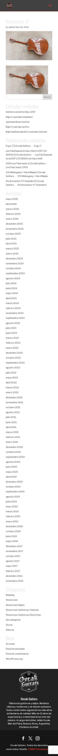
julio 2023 (11, 328)
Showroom (12, 600)
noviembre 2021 (14, 402)
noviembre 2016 (14, 581)
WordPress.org (14, 659)
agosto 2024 (13, 278)
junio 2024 (11, 288)
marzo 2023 (12, 338)
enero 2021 (12, 442)
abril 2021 (11, 427)
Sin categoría (13, 619)
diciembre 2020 (14, 447)
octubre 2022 (13, 357)
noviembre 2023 (15, 313)
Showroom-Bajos (15, 605)
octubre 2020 (13, 452)
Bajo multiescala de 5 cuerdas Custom (26, 131)
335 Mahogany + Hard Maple (32, 176)
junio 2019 (11, 501)
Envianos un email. (29, 727)
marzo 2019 (12, 511)
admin (11, 27)
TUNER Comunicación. (39, 749)
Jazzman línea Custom (18, 122)
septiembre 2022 (15, 362)
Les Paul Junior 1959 (17, 167)
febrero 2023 (13, 343)
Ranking (10, 595)
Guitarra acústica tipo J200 (20, 112)
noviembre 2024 (15, 263)
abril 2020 (11, 476)
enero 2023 (12, 348)
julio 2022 (11, 372)
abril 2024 (11, 298)
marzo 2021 (12, 432)
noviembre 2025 (15, 229)
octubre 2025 (13, 233)
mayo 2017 (12, 566)
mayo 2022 (12, 377)
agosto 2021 (13, 412)
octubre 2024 (13, 268)
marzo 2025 (12, 248)
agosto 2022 (13, 367)
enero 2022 (12, 392)
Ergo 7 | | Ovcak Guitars (18, 146)
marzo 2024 (12, 303)
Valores (10, 629)
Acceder (10, 644)
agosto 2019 (13, 496)
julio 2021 (11, 417)
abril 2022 (11, 382)
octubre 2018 (13, 531)
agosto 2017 (13, 561)
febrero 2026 (13, 214)
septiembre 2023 (15, 318)
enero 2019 (12, 521)
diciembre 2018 (14, 526)
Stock (9, 625)
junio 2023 (11, 333)
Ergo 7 (37, 146)
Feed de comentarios (17, 653)
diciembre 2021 (14, 397)
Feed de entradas (15, 649)
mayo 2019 (12, 506)
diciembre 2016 (14, 576)
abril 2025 (11, 243)
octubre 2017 (13, 556)
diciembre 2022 (14, 353)
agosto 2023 (13, 323)
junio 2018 (11, 536)
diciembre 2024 (14, 258)
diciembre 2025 (14, 223)
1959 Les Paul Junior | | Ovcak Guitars (26, 163)
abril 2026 (11, 204)
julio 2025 (11, 238)
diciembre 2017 (14, 546)
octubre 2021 (13, 407)
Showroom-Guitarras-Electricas (23, 615)
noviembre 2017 (14, 551)
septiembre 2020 (15, 457)
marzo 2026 (12, 209)
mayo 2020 (12, 472)
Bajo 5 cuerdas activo (17, 127)
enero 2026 (12, 219)
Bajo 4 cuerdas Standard (19, 117)
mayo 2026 (12, 199)
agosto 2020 (13, 462)
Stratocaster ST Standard (31, 185)
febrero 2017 (13, 571)
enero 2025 (12, 253)
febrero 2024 (13, 308)
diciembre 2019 (14, 481)
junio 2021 (11, 422)
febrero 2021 (13, 437)
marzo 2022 (12, 387)
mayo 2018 (12, 541)
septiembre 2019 (15, 491)
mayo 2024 (12, 293)
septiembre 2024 (15, 273)
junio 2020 (11, 466)
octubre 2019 (13, 486)
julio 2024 (11, 283)
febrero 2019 (13, 516)
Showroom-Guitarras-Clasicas (22, 610)
